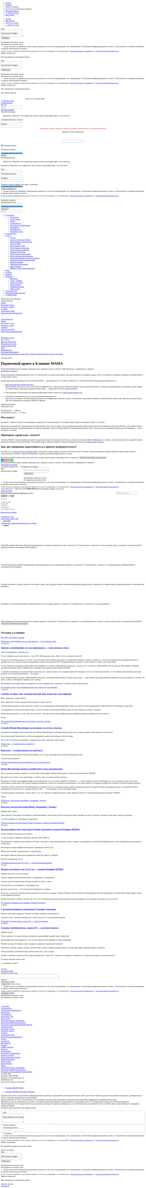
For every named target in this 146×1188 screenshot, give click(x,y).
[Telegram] (8, 460)
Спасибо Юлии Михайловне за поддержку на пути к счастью (31, 728)
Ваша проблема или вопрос (13, 1117)
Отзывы (8, 5)
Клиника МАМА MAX (14, 1088)
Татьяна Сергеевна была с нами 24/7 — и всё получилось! (30, 928)
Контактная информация (10, 1053)
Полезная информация (9, 352)
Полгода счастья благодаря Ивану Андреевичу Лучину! (29, 807)
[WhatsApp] (11, 460)
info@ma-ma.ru (6, 491)
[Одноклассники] (5, 460)
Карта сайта (5, 1019)
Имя (2, 29)
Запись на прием (7, 1055)
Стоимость (5, 1041)
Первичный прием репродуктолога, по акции (18, 523)
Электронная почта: (8, 174)
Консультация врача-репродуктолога (19, 385)
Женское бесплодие (8, 342)
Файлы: (4, 980)
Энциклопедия (7, 103)
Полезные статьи (7, 305)
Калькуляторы (6, 1064)
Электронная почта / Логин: (12, 120)
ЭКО (3, 348)
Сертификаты (6, 1014)
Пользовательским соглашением (81, 51)
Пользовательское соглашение (12, 1021)
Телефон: (4, 178)
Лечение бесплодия (8, 346)
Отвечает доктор (7, 307)
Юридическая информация (11, 313)
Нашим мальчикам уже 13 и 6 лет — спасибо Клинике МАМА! (32, 869)
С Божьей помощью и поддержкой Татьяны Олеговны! (28, 909)
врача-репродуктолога (95, 442)
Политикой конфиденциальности (106, 51)
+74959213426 (11, 295)
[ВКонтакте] (2, 460)
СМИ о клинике (7, 1047)
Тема (5, 1113)
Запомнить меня (9, 146)
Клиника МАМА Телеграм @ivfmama (20, 1092)
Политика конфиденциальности (13, 1023)
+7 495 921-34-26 (12, 13)
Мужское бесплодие (9, 344)
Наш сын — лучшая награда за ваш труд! (22, 750)
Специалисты (6, 1008)
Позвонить (5, 1186)
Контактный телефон (9, 33)
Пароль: (4, 124)
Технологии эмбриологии (11, 1010)
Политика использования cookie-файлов (16, 1025)
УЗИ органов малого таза (72, 393)
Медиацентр (6, 1043)
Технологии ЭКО (8, 311)
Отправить (5, 38)
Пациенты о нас (7, 1016)
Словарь (4, 309)
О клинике (5, 1006)
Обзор (3, 303)
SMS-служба (6, 1061)
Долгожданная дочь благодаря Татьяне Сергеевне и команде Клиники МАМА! (40, 829)
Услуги (3, 1039)
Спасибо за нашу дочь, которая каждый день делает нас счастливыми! (36, 694)
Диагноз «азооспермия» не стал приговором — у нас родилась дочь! (35, 648)
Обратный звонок (8, 1059)
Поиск (3, 1066)
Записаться (6, 70)
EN (5, 105)
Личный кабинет (7, 110)
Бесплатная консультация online (25, 452)
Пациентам (5, 1012)
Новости (4, 1049)
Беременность (6, 350)
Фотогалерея (6, 1051)
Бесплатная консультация (11, 1057)
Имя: (3, 169)
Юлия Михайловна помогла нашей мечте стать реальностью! (31, 769)
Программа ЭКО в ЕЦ (9, 519)
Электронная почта (10, 1128)
